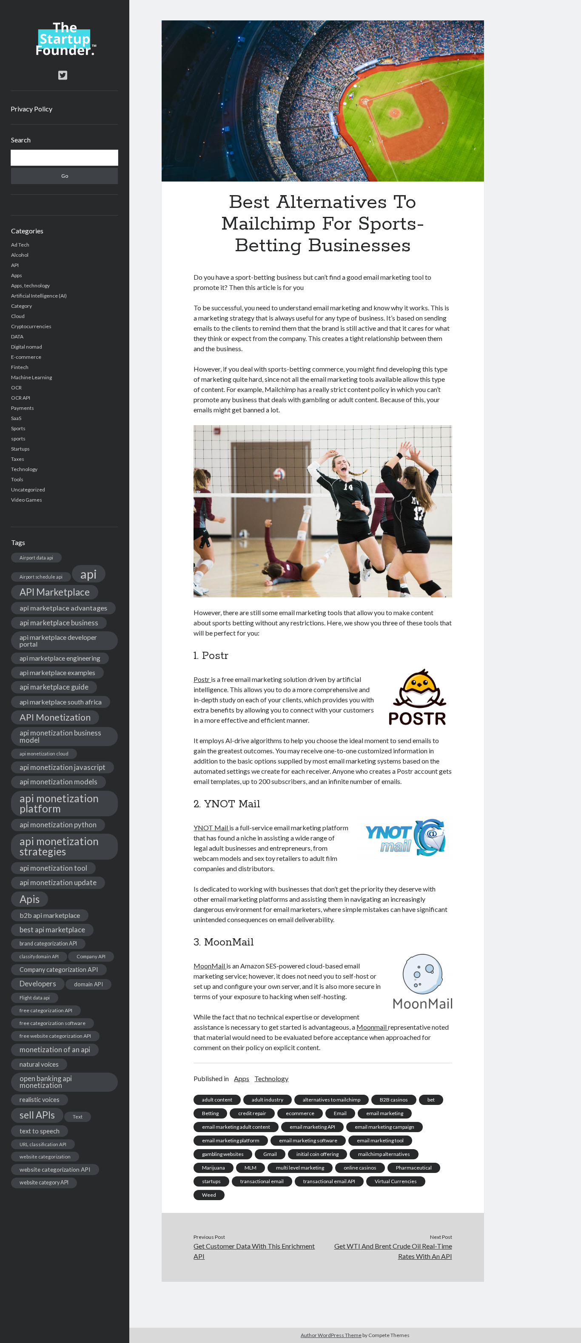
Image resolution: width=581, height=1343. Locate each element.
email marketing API (312, 1127)
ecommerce (300, 1113)
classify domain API (39, 956)
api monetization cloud (44, 753)
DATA (17, 336)
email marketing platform (230, 1140)
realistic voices (40, 1099)
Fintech (19, 367)
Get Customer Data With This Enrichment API (254, 1251)
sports (18, 438)
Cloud (18, 316)
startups (211, 1181)
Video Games (26, 500)
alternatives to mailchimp (331, 1099)
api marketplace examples (57, 672)
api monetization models (58, 781)
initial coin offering (317, 1154)
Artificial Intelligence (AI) (39, 295)
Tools (17, 479)
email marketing (384, 1113)
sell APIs (37, 1115)
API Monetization (55, 717)
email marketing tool (380, 1140)
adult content (217, 1099)
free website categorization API (55, 1036)
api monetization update (58, 882)
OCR (16, 387)
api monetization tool (53, 867)
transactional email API (329, 1181)
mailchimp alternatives (384, 1154)
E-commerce (26, 357)
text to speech (40, 1131)
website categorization (45, 1156)
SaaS (16, 418)
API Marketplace (55, 592)
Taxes (17, 459)
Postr (202, 679)
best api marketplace (52, 929)
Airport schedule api (41, 576)
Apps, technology (30, 285)
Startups (20, 449)
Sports (18, 428)
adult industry (267, 1099)
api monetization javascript (62, 767)
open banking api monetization (46, 1082)
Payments (22, 408)
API (15, 265)
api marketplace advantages (63, 608)
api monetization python (58, 824)
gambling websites (223, 1154)
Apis (30, 899)
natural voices (39, 1064)
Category (21, 306)
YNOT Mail (211, 827)
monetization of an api (55, 1049)
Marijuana (213, 1167)
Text (78, 1116)
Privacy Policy (31, 109)
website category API (44, 1182)
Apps (16, 275)
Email (340, 1113)
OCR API (20, 398)
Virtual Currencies (396, 1181)
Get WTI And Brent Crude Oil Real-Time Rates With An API (393, 1251)
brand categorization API (48, 943)
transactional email (262, 1181)
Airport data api (36, 557)
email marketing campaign (384, 1127)
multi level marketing (300, 1167)
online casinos (360, 1167)
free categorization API (46, 1010)
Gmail (270, 1154)
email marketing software (308, 1140)
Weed (209, 1195)
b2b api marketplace (50, 915)
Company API (91, 956)
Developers (38, 983)
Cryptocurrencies (31, 326)
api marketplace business (59, 622)
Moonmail (372, 1027)
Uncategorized (28, 489)
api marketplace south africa (61, 702)
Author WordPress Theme (331, 1335)
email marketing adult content (236, 1127)
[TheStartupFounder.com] (64, 53)
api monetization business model (60, 736)
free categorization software (52, 1023)
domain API (88, 984)
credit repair (252, 1113)
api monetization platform (59, 803)
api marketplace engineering (60, 658)
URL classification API (43, 1144)
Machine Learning (31, 377)
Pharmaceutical (414, 1167)
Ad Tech (20, 244)
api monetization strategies (59, 846)
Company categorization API (59, 969)
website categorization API (55, 1169)
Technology (24, 469)
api (88, 573)
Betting (210, 1113)
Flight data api (35, 997)
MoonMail (210, 966)
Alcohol (19, 255)
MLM (250, 1167)
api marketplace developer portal (58, 640)
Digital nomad (26, 347)
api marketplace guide (54, 686)
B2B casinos (394, 1099)
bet (431, 1099)
